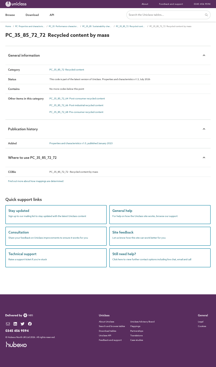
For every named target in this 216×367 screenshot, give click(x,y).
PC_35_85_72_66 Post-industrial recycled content (76, 105)
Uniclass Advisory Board (142, 321)
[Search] (206, 14)
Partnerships (136, 330)
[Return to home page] (16, 4)
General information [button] (24, 55)
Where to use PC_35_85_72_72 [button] (32, 157)
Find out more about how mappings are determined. (36, 181)
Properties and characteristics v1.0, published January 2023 (81, 143)
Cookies (202, 326)
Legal (200, 321)
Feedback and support (171, 4)
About (145, 4)
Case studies (136, 339)
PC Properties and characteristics (30, 26)
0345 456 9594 (202, 4)
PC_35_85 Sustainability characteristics (97, 26)
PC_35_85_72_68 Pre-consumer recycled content (76, 112)
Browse (10, 15)
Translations (136, 335)
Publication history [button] (23, 129)
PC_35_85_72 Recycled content (130, 26)
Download (32, 15)
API (52, 15)
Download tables (107, 330)
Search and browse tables (112, 326)
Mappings (135, 326)
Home (8, 26)
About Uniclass (106, 321)
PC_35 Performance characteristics (63, 26)
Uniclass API (105, 335)
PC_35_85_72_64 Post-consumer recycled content (77, 98)
